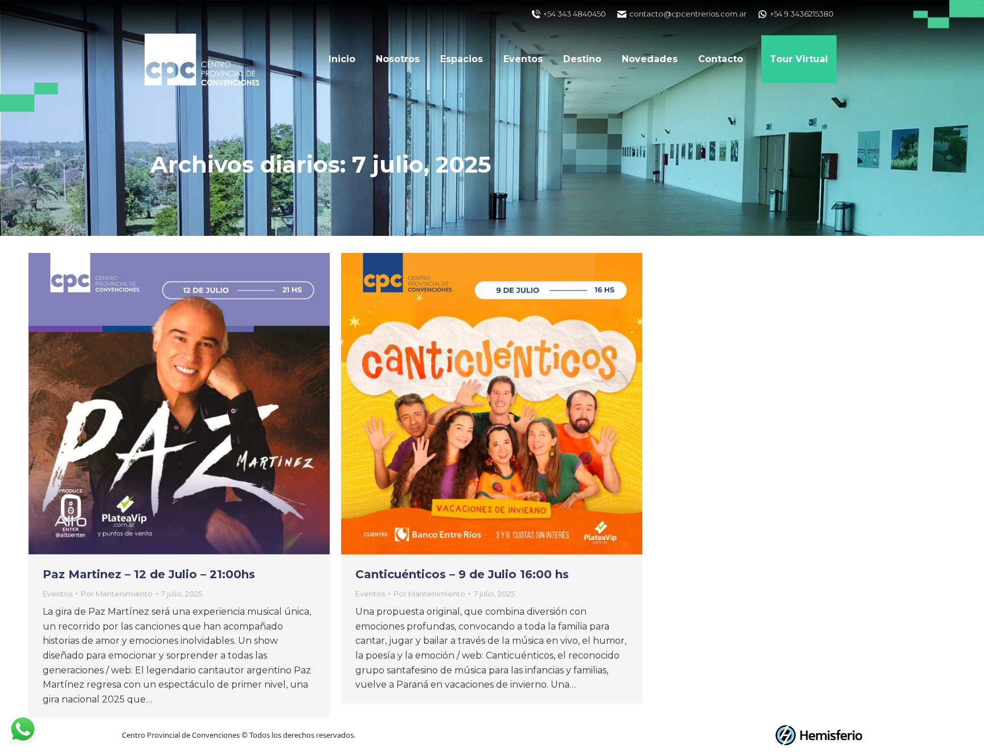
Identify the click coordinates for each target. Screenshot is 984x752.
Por (117, 593)
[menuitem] (342, 59)
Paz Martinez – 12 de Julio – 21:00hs (149, 574)
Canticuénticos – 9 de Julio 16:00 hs (462, 574)
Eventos (57, 593)
